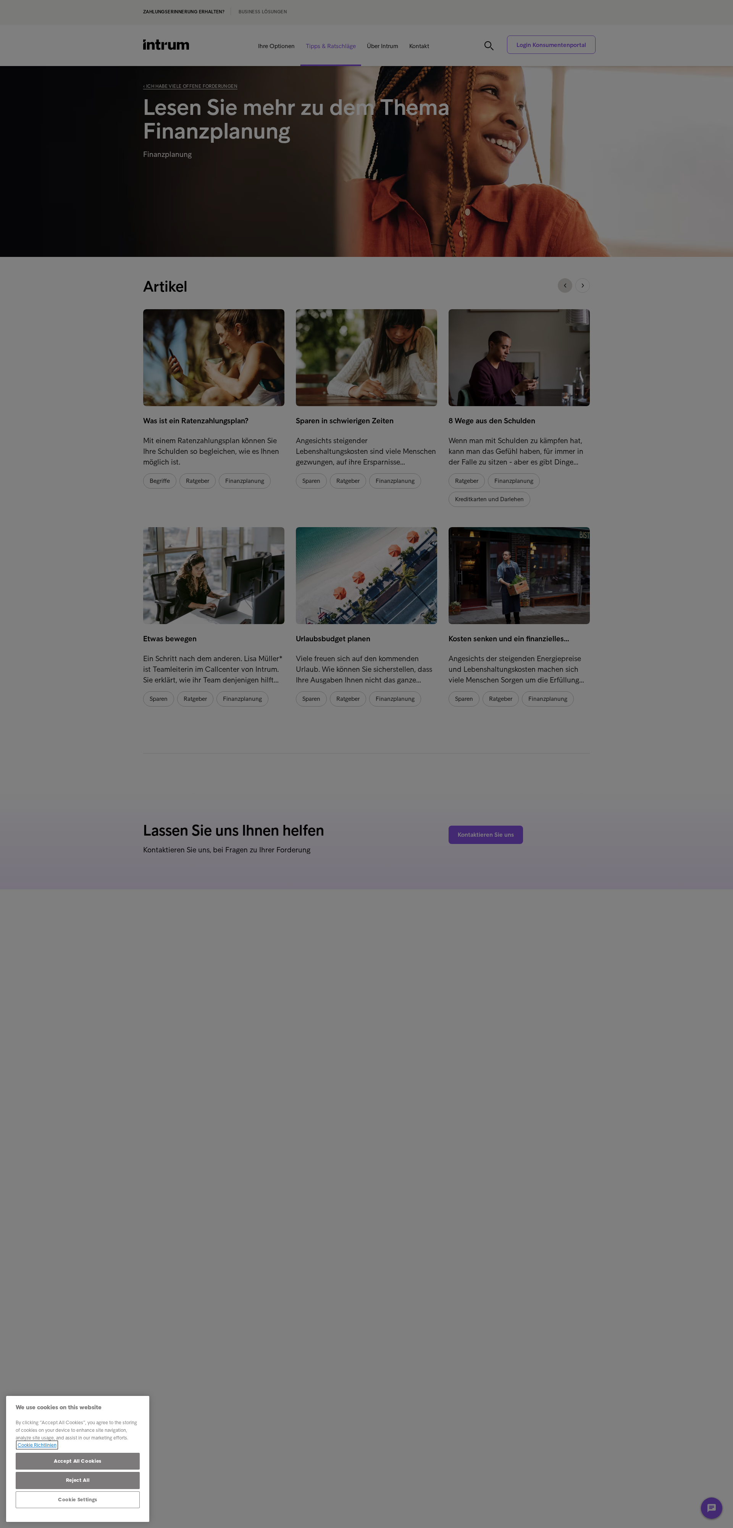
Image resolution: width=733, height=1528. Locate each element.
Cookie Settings (77, 1499)
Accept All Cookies (78, 1461)
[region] (77, 1459)
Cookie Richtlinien (37, 1445)
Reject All (78, 1480)
